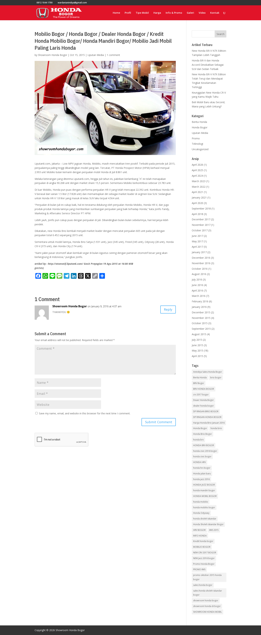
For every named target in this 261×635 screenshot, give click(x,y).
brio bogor (215, 377)
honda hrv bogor (201, 467)
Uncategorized (200, 149)
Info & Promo (174, 13)
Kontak (214, 13)
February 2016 (200, 301)
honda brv (198, 439)
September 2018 (201, 208)
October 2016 (200, 268)
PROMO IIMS (199, 569)
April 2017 (197, 246)
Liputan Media (96, 55)
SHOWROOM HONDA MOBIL (207, 611)
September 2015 (201, 328)
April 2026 (197, 164)
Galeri (190, 13)
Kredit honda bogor (203, 541)
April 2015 (197, 356)
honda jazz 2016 (201, 479)
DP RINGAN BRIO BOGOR (205, 411)
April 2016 (197, 290)
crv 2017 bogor (201, 394)
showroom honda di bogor (207, 606)
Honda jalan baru (202, 473)
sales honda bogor (202, 585)
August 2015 (199, 334)
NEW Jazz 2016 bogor (204, 558)
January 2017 (199, 252)
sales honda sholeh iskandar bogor (207, 592)
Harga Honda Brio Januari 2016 (209, 422)
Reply (168, 309)
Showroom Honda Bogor (52, 55)
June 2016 (197, 285)
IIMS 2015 (214, 530)
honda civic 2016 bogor (205, 451)
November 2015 (201, 318)
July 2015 (197, 339)
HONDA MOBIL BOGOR (205, 496)
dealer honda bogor (203, 405)
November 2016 (201, 263)
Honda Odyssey (201, 512)
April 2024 (197, 175)
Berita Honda (199, 122)
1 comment (113, 55)
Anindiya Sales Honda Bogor (207, 371)
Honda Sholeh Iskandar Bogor (208, 524)
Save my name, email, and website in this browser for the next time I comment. (84, 413)
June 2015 (197, 345)
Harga (157, 13)
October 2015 (200, 323)
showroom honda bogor (205, 600)
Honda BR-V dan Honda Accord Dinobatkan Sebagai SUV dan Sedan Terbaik (208, 65)
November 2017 (201, 225)
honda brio (216, 428)
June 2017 (197, 236)
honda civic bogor (202, 456)
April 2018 (197, 214)
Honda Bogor (199, 127)
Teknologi (197, 143)
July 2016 (197, 279)
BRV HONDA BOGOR (203, 388)
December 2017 (201, 219)
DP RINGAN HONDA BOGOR (207, 417)
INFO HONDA (200, 535)
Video (202, 13)
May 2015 (197, 350)
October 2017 (200, 230)
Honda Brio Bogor (202, 433)
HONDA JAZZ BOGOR (204, 484)
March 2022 (198, 186)
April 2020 (197, 203)
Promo (196, 138)
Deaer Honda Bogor (203, 400)
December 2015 (201, 312)
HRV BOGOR (199, 530)
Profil (128, 13)
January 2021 (199, 197)
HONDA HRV (199, 462)
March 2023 (198, 181)
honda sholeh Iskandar (204, 518)
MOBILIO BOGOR (201, 546)
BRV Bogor (198, 383)
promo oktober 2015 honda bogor (207, 577)
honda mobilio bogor (204, 507)
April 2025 (197, 170)
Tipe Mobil (142, 13)
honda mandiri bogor (204, 490)
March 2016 (198, 296)
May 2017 (197, 241)
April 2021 (197, 192)
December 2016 (201, 257)
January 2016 (199, 307)
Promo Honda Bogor (203, 563)
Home (116, 13)
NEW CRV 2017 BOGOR (204, 552)
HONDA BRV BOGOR (203, 445)
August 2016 (199, 274)
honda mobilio (200, 501)
